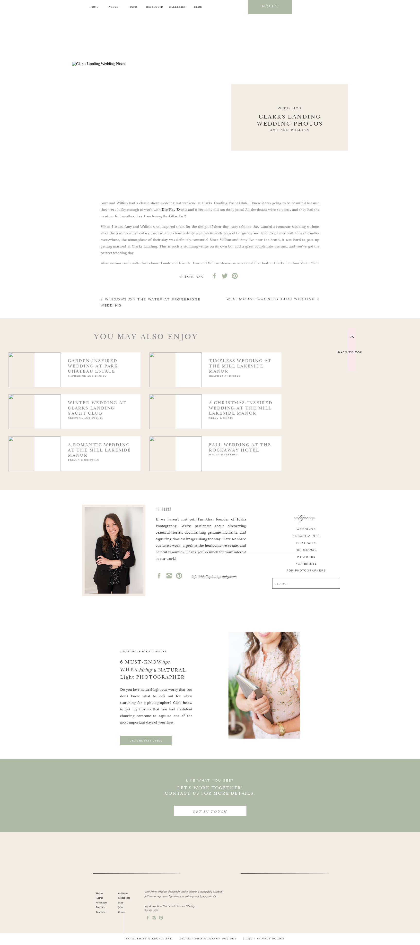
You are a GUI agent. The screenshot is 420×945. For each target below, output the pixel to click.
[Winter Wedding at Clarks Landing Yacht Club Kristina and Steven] (72, 420)
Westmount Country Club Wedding (271, 299)
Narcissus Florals (114, 290)
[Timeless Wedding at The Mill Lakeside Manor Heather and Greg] (213, 378)
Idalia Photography (141, 350)
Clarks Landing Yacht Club (137, 344)
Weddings (290, 108)
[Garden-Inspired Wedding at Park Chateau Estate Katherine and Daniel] (72, 378)
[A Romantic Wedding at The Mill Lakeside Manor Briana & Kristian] (72, 463)
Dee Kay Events (174, 210)
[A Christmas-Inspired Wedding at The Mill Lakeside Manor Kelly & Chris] (213, 420)
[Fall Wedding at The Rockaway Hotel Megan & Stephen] (213, 463)
